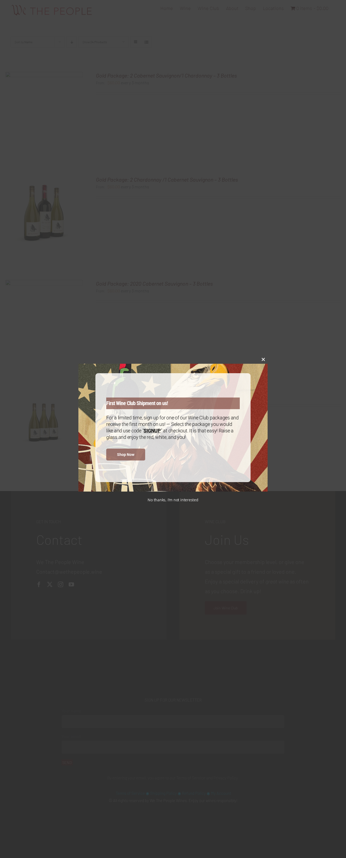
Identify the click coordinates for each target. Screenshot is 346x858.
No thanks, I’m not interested (173, 499)
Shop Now (125, 454)
